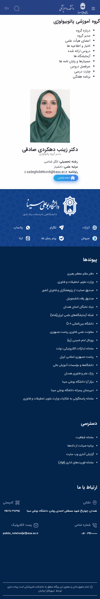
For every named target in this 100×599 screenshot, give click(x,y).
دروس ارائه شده (79, 51)
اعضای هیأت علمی (77, 41)
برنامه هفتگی (81, 77)
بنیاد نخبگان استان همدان (78, 307)
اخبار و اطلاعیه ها (78, 46)
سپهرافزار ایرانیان (46, 591)
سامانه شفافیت (85, 437)
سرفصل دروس (80, 67)
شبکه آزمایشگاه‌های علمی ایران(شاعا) (72, 315)
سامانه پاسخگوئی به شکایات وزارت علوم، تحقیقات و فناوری (58, 398)
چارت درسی (82, 72)
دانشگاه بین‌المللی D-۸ (80, 323)
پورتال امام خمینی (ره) (80, 340)
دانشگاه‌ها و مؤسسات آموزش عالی (73, 365)
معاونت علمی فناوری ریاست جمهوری (72, 332)
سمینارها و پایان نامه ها (74, 61)
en (7, 8)
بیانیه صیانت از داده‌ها (80, 445)
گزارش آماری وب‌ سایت (80, 454)
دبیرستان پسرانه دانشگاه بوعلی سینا (72, 390)
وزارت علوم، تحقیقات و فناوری (76, 282)
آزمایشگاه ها (82, 56)
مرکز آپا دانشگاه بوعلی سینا (78, 381)
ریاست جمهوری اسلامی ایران (77, 357)
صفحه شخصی (63, 178)
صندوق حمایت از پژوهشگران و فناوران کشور (68, 290)
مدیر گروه (83, 36)
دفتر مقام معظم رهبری (80, 273)
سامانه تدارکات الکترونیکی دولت (75, 348)
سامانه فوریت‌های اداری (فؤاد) (76, 462)
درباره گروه (83, 31)
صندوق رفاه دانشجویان (80, 298)
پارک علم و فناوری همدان (79, 373)
